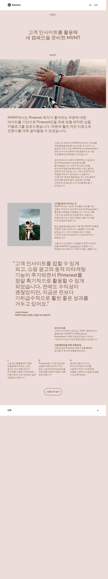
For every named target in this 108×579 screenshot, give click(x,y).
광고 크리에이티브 (63, 226)
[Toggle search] (90, 5)
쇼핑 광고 (74, 246)
